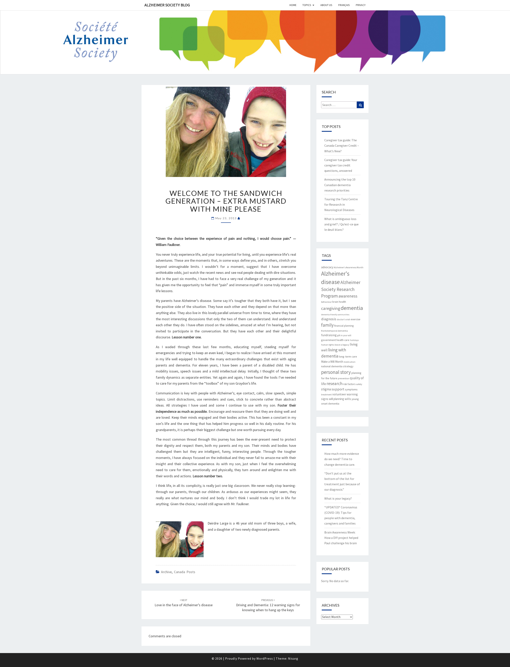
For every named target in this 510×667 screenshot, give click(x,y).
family (327, 325)
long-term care (348, 356)
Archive (166, 572)
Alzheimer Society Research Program (340, 289)
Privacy (361, 5)
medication (349, 362)
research (334, 383)
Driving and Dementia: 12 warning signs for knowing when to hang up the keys (268, 605)
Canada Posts (184, 572)
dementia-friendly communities (335, 314)
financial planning (344, 325)
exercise (355, 319)
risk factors (349, 384)
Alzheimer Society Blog (167, 4)
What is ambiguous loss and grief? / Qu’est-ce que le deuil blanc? (341, 224)
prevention (343, 378)
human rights (327, 344)
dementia (352, 307)
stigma (326, 389)
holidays (354, 340)
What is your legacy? (338, 498)
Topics (306, 5)
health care (342, 340)
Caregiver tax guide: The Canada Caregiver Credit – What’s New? (341, 145)
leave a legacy (342, 344)
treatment (326, 394)
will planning (336, 399)
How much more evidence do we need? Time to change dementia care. (341, 459)
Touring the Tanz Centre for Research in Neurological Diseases (341, 204)
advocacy (327, 267)
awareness (347, 296)
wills (348, 399)
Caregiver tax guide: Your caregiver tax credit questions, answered (340, 165)
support (338, 389)
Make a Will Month (332, 361)
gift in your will (344, 335)
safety (359, 384)
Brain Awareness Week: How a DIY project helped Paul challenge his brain (341, 537)
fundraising (329, 335)
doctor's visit (343, 319)
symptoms (351, 389)
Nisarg (293, 658)
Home (292, 5)
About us (326, 5)
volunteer (339, 394)
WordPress (264, 658)
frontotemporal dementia (334, 330)
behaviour (326, 301)
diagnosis (328, 319)
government (328, 340)
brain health (339, 302)
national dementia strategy (337, 366)
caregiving (330, 308)
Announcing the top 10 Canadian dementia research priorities (339, 184)
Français (344, 5)
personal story (336, 372)
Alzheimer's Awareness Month (348, 267)
